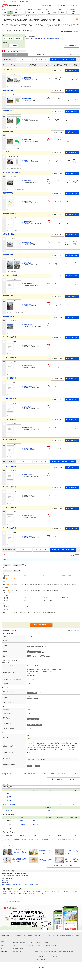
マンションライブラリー (10, 893)
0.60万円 (35, 835)
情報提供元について (7, 901)
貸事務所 (7, 575)
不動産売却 (15, 948)
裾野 (7, 880)
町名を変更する (19, 38)
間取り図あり (5, 884)
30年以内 (73, 584)
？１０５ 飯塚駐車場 (9, 337)
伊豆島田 (9, 875)
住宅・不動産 (74, 891)
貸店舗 (25, 575)
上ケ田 (4, 875)
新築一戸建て (28, 891)
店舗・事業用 (56, 891)
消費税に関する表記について (32, 939)
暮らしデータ (39, 893)
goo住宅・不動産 (5, 935)
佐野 (17, 875)
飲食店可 (7, 600)
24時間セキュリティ (10, 598)
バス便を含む (8, 592)
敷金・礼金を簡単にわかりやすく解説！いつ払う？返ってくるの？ (71, 852)
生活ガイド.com (76, 770)
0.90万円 (22, 835)
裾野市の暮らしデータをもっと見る (64, 779)
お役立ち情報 (4, 951)
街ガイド (48, 951)
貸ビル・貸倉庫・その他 (11, 578)
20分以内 (56, 590)
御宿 (23, 875)
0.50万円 (48, 811)
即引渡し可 (65, 598)
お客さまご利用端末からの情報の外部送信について (34, 935)
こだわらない (9, 612)
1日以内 (28, 612)
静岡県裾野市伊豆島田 (9, 213)
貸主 (25, 565)
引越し (17, 951)
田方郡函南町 (44, 38)
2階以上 (45, 598)
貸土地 (44, 575)
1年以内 (16, 584)
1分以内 (16, 590)
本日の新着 (19, 612)
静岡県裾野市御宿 (8, 193)
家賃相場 (31, 893)
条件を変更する (13, 45)
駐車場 (42, 942)
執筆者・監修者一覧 (63, 951)
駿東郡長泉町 (56, 38)
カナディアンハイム (9, 152)
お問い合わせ (42, 956)
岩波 (13, 875)
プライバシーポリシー (29, 956)
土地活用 (21, 948)
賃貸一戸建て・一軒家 (27, 942)
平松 (20, 875)
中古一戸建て (37, 891)
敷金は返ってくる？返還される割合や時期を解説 (45, 859)
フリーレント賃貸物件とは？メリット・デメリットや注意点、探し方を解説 (71, 860)
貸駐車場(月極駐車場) (67, 575)
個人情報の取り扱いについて (19, 939)
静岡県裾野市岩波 (8, 254)
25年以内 (65, 584)
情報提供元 (62, 935)
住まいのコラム (54, 951)
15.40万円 (35, 824)
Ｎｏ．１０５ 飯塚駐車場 (10, 275)
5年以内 (31, 584)
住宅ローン (53, 945)
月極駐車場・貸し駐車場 (16, 884)
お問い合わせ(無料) (73, 70)
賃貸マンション (36, 942)
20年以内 (56, 584)
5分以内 (24, 590)
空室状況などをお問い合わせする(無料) (64, 59)
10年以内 (39, 584)
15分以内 (48, 590)
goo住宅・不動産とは (17, 935)
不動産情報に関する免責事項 (18, 901)
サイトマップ (49, 956)
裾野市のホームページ (74, 630)
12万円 (35, 820)
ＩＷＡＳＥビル (7, 69)
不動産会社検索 (23, 893)
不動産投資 (65, 891)
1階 (25, 598)
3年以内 (24, 584)
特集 (14, 951)
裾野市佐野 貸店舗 (9, 234)
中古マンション (18, 891)
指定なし (7, 584)
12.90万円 (22, 824)
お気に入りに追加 (41, 59)
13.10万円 (22, 820)
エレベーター (27, 600)
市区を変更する (8, 38)
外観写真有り (27, 606)
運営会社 (55, 956)
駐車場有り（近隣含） (48, 600)
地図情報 (71, 951)
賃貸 (49, 891)
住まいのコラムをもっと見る (63, 865)
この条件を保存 (72, 45)
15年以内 (48, 584)
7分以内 (31, 590)
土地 (44, 891)
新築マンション (16, 945)
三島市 (35, 38)
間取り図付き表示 (41, 55)
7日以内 (43, 612)
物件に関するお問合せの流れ (53, 935)
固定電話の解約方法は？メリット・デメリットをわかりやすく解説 (45, 852)
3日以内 (36, 612)
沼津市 (32, 38)
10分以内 (39, 590)
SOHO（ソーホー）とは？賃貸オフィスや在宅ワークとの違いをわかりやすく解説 (19, 852)
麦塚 (27, 875)
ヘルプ (36, 956)
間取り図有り (8, 606)
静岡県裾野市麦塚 (8, 90)
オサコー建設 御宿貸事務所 (11, 172)
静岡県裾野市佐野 (8, 295)
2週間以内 (52, 612)
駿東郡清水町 (50, 38)
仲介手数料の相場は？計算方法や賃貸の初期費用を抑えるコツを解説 (19, 860)
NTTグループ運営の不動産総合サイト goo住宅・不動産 (15, 1)
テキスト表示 (15, 55)
